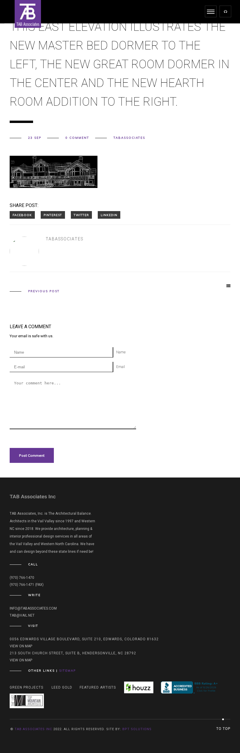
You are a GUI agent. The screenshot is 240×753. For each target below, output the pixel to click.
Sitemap (67, 670)
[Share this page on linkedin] (109, 215)
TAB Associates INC (33, 729)
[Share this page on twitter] (81, 215)
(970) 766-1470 (22, 578)
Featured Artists (98, 687)
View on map (21, 646)
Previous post (44, 291)
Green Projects (26, 687)
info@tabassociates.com (33, 608)
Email (120, 367)
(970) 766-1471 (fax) (27, 585)
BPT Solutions (137, 729)
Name (121, 352)
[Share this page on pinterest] (53, 215)
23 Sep (34, 138)
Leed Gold (62, 687)
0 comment (77, 138)
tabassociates (129, 138)
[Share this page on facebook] (22, 215)
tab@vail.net (22, 615)
